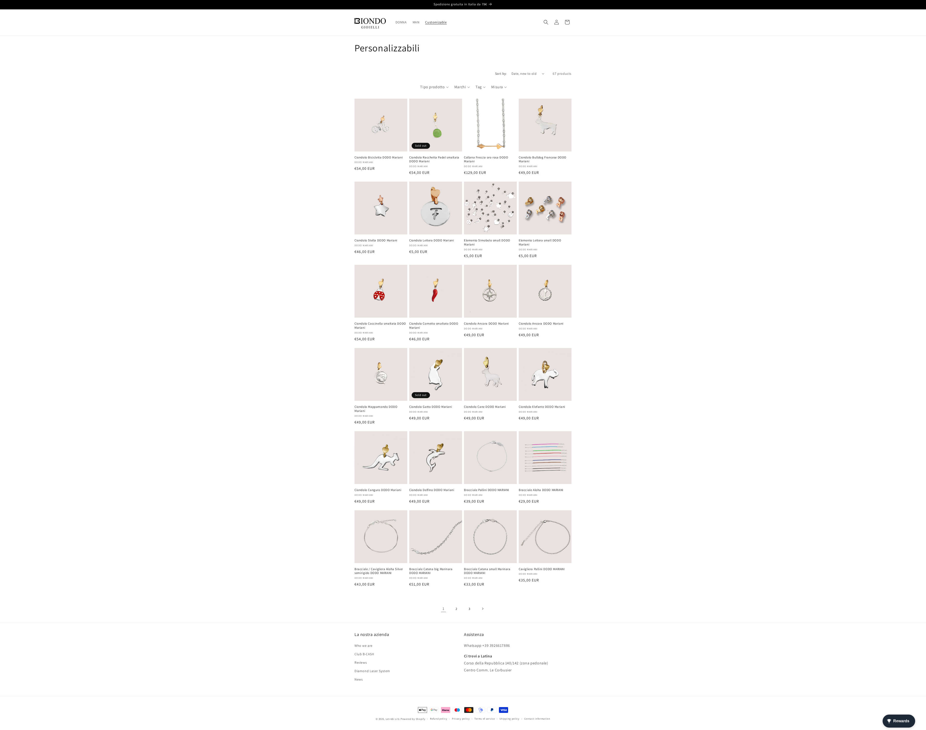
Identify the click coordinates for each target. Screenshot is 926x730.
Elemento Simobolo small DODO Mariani (487, 242)
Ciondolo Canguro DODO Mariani (377, 490)
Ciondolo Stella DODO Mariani (375, 240)
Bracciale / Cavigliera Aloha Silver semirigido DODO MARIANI (378, 571)
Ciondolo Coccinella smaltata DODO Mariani (380, 326)
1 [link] (443, 608)
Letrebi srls (393, 719)
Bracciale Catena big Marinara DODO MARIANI (430, 571)
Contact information (537, 718)
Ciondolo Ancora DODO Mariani (486, 324)
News (358, 679)
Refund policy (438, 718)
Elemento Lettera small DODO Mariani (540, 242)
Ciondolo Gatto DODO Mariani (430, 407)
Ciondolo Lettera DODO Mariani (431, 240)
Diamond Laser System (372, 671)
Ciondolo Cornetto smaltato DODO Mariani (433, 326)
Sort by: (501, 73)
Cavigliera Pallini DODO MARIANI (542, 569)
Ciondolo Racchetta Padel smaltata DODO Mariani (434, 160)
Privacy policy (461, 718)
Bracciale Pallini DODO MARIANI (486, 490)
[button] (546, 22)
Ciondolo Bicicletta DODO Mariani (378, 157)
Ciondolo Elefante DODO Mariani (542, 407)
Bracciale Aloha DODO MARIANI (541, 490)
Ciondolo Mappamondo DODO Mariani (375, 409)
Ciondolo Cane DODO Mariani (485, 407)
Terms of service (484, 718)
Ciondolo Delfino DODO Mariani (431, 490)
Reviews (360, 662)
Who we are (363, 645)
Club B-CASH (364, 654)
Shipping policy (509, 718)
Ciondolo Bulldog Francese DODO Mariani (542, 160)
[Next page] (482, 608)
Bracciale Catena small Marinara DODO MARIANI (487, 571)
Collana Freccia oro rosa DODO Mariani (486, 160)
